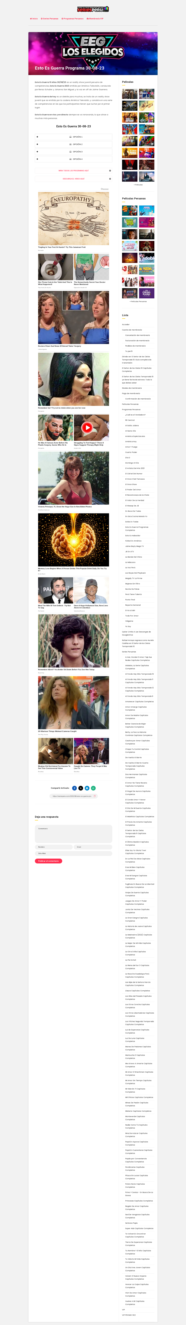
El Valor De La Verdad (134, 500)
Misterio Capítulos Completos (138, 1111)
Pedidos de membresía (135, 346)
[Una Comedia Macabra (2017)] (146, 297)
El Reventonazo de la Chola (137, 495)
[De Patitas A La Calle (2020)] (146, 273)
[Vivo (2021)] (146, 121)
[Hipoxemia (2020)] (129, 238)
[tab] (73, 137)
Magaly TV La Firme (133, 578)
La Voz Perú (130, 567)
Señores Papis (131, 1223)
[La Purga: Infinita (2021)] (129, 156)
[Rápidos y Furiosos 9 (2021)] (146, 145)
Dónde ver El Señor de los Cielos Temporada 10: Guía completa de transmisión (136, 359)
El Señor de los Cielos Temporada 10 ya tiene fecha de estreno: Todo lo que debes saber (137, 379)
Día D (127, 457)
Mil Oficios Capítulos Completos (139, 1097)
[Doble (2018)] (146, 261)
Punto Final (130, 599)
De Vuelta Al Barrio (133, 757)
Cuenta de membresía (132, 330)
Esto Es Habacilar (132, 535)
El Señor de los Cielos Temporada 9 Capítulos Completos (135, 833)
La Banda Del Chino (133, 557)
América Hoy (130, 441)
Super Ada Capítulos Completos (139, 1228)
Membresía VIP (96, 19)
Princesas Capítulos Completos (139, 1201)
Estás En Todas (131, 522)
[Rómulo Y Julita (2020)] (129, 297)
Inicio (35, 19)
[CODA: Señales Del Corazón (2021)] (129, 97)
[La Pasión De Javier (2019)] (146, 238)
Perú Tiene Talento (133, 594)
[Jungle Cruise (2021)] (129, 145)
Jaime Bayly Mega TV (134, 546)
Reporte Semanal (133, 605)
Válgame (129, 621)
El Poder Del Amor (133, 489)
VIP (123, 1309)
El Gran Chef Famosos (135, 479)
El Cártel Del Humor (134, 473)
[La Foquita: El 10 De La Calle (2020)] (129, 261)
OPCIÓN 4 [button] (77, 159)
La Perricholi (130, 960)
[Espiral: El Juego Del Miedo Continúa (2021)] (129, 180)
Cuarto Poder (131, 452)
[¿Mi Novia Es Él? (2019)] (129, 250)
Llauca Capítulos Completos (137, 990)
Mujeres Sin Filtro (132, 583)
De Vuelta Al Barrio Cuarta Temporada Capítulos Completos (136, 766)
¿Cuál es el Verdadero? (135, 415)
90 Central (130, 420)
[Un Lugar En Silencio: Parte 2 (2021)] (146, 168)
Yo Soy (128, 626)
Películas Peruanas (130, 404)
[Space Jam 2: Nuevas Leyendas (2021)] (146, 156)
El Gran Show (131, 484)
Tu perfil (129, 351)
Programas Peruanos (73, 19)
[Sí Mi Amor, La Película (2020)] (146, 285)
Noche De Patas (132, 589)
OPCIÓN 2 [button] (77, 144)
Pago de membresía (131, 393)
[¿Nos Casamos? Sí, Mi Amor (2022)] (146, 214)
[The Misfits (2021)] (146, 109)
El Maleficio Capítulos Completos (139, 816)
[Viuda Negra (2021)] (129, 168)
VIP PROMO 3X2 (129, 1315)
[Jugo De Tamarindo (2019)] (146, 226)
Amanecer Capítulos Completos (139, 701)
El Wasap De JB (132, 506)
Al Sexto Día (130, 431)
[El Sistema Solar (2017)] (129, 285)
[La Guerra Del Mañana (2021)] (146, 180)
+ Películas (138, 185)
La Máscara (130, 562)
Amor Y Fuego (131, 447)
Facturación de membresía (137, 340)
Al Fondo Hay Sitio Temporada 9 (139, 696)
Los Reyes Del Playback (135, 573)
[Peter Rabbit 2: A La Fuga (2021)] (146, 133)
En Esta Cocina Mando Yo (136, 516)
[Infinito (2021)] (129, 109)
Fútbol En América (133, 541)
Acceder (126, 324)
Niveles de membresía (132, 388)
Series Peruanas (50, 19)
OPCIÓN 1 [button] (77, 137)
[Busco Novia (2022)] (129, 226)
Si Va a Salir (130, 610)
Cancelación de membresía (137, 335)
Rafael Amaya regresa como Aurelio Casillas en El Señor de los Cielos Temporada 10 (138, 643)
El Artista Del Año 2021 (135, 468)
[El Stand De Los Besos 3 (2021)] (146, 97)
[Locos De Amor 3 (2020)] (129, 273)
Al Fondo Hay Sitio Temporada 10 (139, 674)
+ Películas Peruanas (138, 301)
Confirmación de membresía (138, 399)
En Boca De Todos (133, 511)
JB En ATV (129, 551)
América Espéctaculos (135, 436)
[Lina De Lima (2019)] (146, 250)
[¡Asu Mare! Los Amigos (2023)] (129, 214)
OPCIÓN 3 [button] (77, 152)
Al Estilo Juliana (132, 425)
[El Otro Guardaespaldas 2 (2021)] (129, 121)
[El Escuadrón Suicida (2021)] (129, 133)
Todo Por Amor (132, 616)
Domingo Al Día (132, 463)
